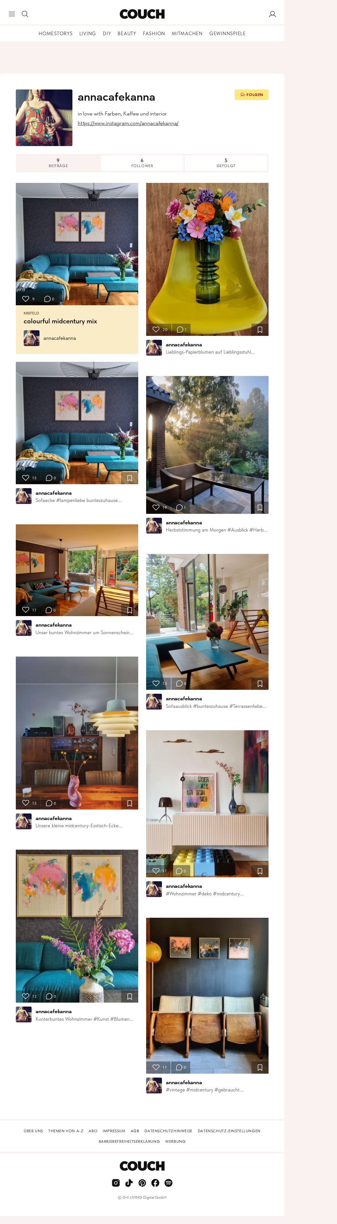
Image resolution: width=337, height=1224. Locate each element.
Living (87, 33)
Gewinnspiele (227, 33)
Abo (93, 1131)
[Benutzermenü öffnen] (272, 14)
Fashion (154, 33)
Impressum (114, 1131)
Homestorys (56, 33)
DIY (107, 33)
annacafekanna (59, 338)
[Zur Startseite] (142, 14)
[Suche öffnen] (25, 14)
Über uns (33, 1131)
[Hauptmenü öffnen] (12, 14)
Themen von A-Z (65, 1131)
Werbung (175, 1141)
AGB (135, 1131)
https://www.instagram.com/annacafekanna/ (128, 123)
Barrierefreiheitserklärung (129, 1141)
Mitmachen (187, 33)
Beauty (126, 33)
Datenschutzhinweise (168, 1131)
